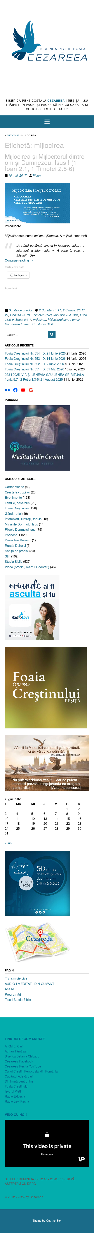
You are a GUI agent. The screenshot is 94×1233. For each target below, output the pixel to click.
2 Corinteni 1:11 (50, 310)
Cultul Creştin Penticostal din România (31, 1071)
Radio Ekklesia (15, 1096)
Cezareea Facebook (19, 1061)
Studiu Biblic (13, 561)
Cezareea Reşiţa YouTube (23, 1066)
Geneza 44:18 (20, 315)
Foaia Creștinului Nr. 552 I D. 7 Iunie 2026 (34, 363)
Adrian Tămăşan (16, 1051)
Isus (75, 315)
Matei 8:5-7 (23, 319)
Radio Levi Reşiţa (17, 1101)
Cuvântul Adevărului (19, 1076)
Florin (37, 175)
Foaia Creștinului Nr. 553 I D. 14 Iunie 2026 (35, 358)
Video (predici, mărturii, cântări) (27, 566)
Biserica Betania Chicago (22, 1056)
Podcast (11, 534)
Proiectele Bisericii (18, 540)
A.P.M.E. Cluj (14, 1046)
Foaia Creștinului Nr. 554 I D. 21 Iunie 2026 (35, 353)
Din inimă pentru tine (19, 1081)
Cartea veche (14, 486)
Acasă (9, 988)
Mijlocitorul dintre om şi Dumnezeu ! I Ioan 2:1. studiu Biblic (42, 321)
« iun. (8, 843)
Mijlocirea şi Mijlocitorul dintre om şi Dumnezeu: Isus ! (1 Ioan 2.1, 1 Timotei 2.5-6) (45, 162)
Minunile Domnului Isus (21, 524)
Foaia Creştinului (17, 508)
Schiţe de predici (20, 310)
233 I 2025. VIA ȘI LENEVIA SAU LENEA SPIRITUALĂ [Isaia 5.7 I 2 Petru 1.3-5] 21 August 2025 (44, 377)
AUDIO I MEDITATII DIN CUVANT (29, 983)
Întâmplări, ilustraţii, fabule (23, 518)
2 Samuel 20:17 (74, 310)
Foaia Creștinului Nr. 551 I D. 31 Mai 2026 (34, 369)
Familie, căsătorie (17, 502)
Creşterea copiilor (17, 492)
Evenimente (13, 497)
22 (6, 315)
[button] (47, 121)
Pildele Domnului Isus (20, 529)
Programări (13, 994)
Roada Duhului (15, 545)
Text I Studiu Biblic (18, 999)
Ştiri (7, 556)
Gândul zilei (13, 513)
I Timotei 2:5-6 (41, 315)
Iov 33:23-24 (62, 315)
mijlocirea (39, 319)
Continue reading (19, 260)
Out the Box (53, 1220)
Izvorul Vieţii (13, 1091)
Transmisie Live (16, 978)
